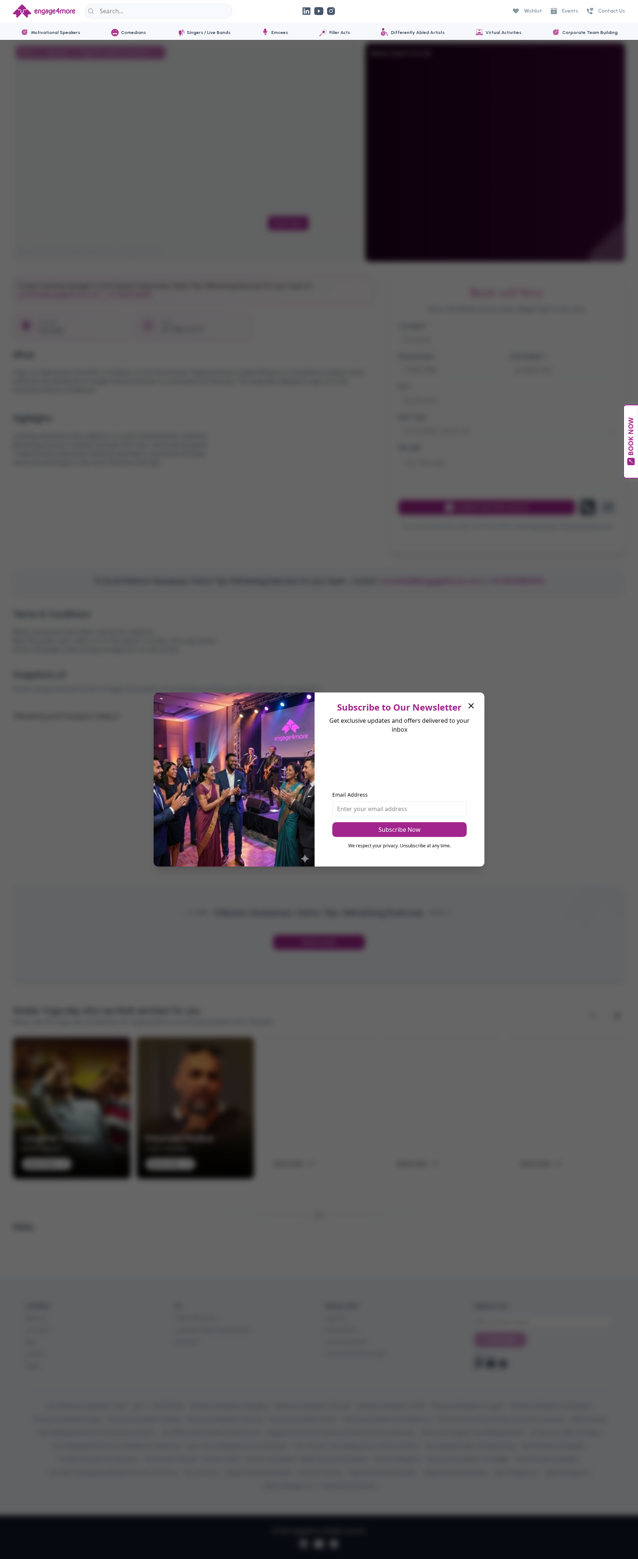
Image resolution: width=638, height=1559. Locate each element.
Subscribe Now (399, 830)
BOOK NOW (630, 437)
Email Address (350, 794)
